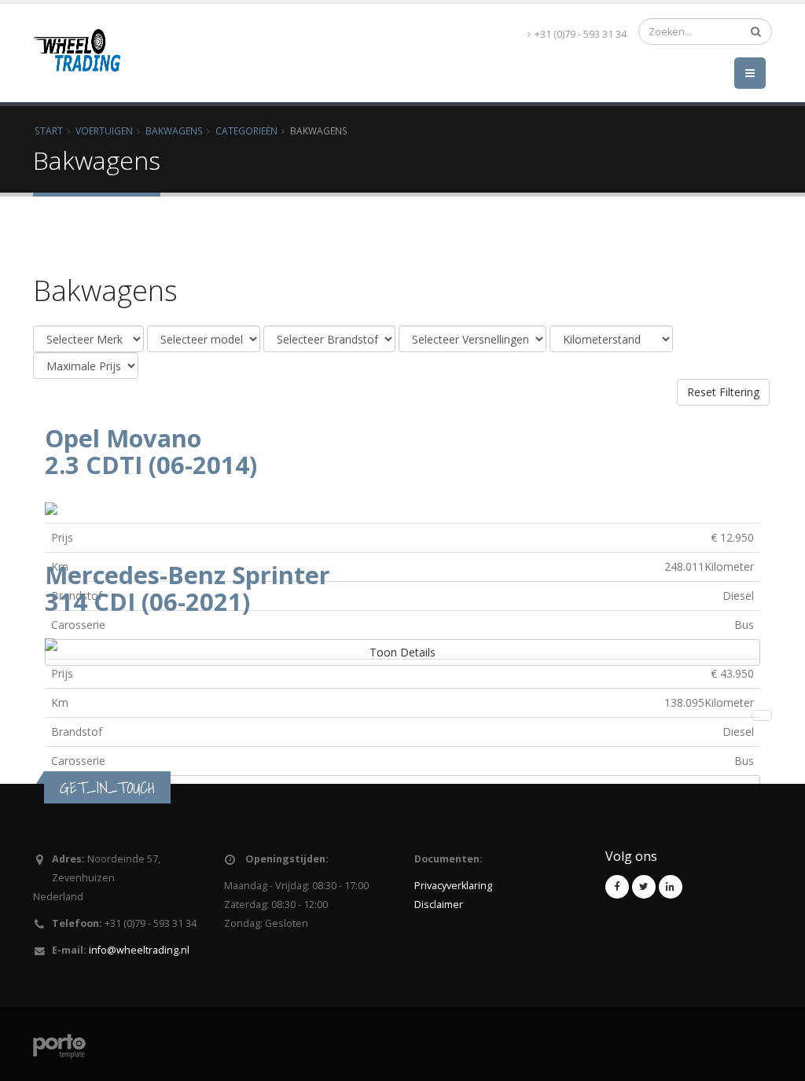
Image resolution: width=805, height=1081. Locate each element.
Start (49, 130)
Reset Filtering (723, 391)
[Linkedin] (670, 887)
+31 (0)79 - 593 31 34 (581, 34)
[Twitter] (644, 887)
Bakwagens (174, 130)
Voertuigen (104, 130)
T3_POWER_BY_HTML (104, 1053)
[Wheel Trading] (76, 31)
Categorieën (246, 130)
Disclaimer (438, 904)
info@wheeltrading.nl (139, 950)
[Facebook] (617, 887)
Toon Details (402, 652)
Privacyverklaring (453, 885)
